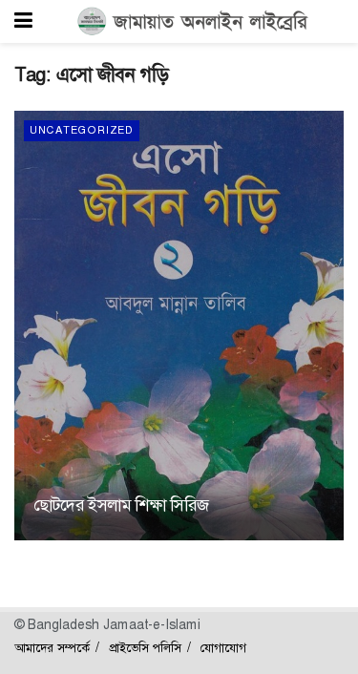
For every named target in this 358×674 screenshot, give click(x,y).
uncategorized (82, 130)
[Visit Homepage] (193, 22)
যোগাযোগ (223, 648)
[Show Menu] (23, 21)
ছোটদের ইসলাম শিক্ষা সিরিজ (120, 505)
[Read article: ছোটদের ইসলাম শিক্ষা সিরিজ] (179, 325)
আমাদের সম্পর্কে (52, 648)
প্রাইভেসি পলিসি (145, 648)
